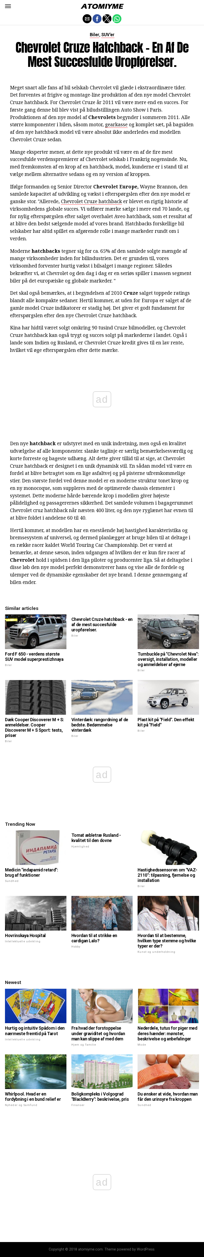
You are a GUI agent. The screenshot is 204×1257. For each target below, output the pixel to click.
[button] (8, 6)
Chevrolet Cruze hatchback (91, 201)
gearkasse (116, 124)
